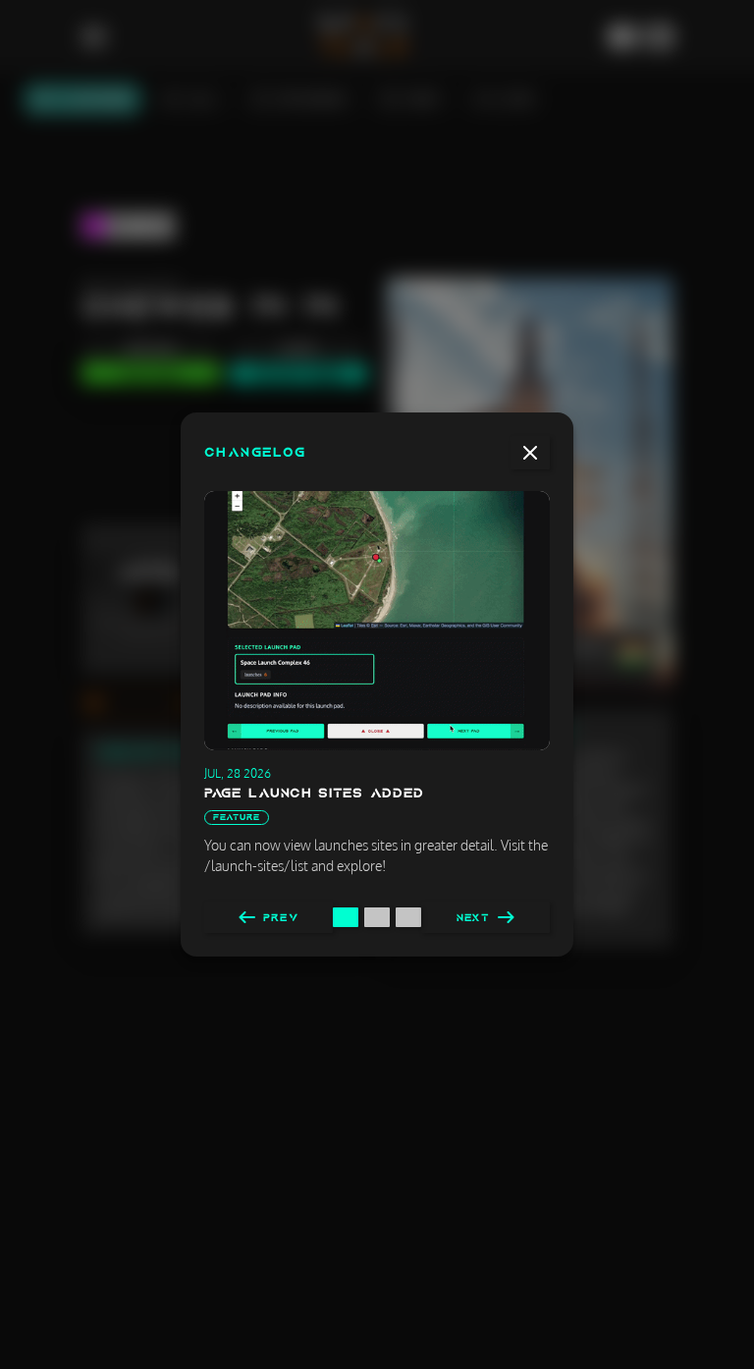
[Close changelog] (530, 452)
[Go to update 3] (408, 917)
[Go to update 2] (377, 917)
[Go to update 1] (345, 917)
